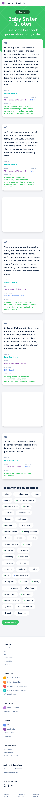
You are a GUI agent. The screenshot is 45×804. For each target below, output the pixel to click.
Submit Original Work (11, 772)
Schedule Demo (9, 733)
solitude (29, 111)
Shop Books (20, 3)
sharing (30, 182)
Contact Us (7, 661)
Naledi (27, 467)
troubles (17, 305)
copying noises (10, 376)
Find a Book (7, 749)
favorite (23, 381)
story (6, 106)
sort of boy (9, 180)
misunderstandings (12, 109)
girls (8, 307)
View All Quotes (10, 622)
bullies (34, 305)
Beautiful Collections (11, 711)
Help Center (8, 658)
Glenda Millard (10, 93)
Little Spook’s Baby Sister (15, 363)
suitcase (29, 113)
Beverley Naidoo (11, 460)
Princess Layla (18, 296)
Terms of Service (21, 795)
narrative (18, 302)
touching (8, 302)
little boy (8, 305)
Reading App (8, 752)
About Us (6, 648)
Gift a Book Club (9, 694)
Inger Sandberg (11, 357)
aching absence (11, 182)
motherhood (9, 113)
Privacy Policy (36, 795)
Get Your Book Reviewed (12, 769)
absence (8, 187)
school (26, 305)
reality (14, 309)
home (22, 182)
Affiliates (6, 664)
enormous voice (11, 381)
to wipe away (17, 106)
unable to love (10, 111)
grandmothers (10, 184)
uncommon (21, 177)
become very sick (23, 473)
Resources (7, 736)
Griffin (32, 100)
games (32, 381)
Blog (5, 651)
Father (32, 171)
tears (27, 106)
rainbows (31, 184)
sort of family (22, 180)
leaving (20, 113)
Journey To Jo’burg (12, 467)
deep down (9, 476)
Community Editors (10, 756)
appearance (9, 379)
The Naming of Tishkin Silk (15, 100)
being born (28, 307)
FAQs (5, 654)
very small (21, 379)
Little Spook (9, 370)
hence (7, 309)
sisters (22, 184)
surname (28, 302)
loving (21, 111)
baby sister (28, 109)
